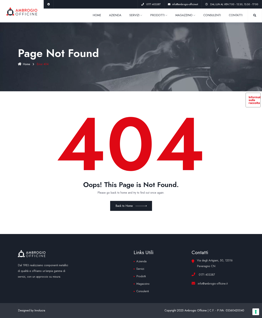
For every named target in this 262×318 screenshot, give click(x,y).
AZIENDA (115, 15)
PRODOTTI (157, 15)
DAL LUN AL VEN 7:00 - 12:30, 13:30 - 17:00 (234, 4)
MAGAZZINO (183, 15)
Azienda (141, 261)
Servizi (140, 269)
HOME (97, 15)
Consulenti (142, 291)
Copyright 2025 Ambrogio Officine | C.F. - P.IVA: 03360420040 (204, 310)
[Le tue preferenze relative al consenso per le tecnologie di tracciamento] (255, 311)
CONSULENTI (212, 15)
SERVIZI (134, 15)
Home (26, 64)
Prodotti (141, 276)
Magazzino (143, 284)
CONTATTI (235, 15)
